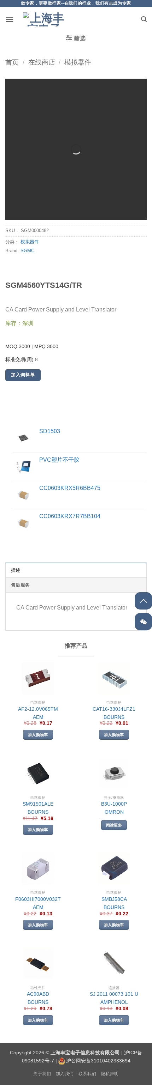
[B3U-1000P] (114, 773)
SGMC (27, 250)
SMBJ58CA (114, 899)
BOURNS (114, 717)
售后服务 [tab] (20, 585)
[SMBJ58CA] (114, 869)
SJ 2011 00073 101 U (114, 994)
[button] (9, 19)
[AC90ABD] (38, 963)
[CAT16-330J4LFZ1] (114, 678)
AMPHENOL (114, 1002)
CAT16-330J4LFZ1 (114, 709)
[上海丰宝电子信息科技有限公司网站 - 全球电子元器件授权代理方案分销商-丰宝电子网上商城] (44, 19)
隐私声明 (110, 1073)
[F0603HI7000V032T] (38, 869)
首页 (12, 62)
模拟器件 (77, 62)
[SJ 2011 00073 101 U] (114, 963)
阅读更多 (114, 825)
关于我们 (42, 1073)
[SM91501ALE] (38, 773)
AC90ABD (38, 994)
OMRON (114, 812)
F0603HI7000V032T (38, 899)
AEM (38, 717)
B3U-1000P (114, 804)
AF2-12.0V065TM (38, 709)
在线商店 (41, 62)
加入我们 (65, 1073)
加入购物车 (38, 735)
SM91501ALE (38, 804)
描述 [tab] (16, 570)
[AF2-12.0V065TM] (38, 678)
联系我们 (87, 1073)
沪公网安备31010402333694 (98, 1060)
